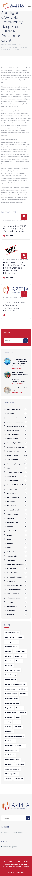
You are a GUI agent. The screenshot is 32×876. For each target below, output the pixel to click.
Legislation (9, 708)
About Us (11, 872)
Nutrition (10, 543)
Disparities (9, 661)
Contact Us (20, 872)
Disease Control (9, 221)
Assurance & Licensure (15, 422)
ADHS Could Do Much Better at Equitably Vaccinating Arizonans (14, 228)
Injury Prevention (13, 514)
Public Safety (9, 755)
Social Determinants (11, 259)
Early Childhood (12, 459)
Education (8, 665)
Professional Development (16, 564)
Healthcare (11, 501)
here (21, 202)
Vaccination (21, 221)
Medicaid (10, 527)
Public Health (11, 568)
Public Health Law (13, 573)
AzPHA (20, 637)
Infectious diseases (12, 703)
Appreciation (9, 637)
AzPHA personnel (11, 642)
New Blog (10, 535)
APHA (27, 866)
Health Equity (11, 493)
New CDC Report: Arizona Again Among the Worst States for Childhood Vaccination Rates (20, 377)
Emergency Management (16, 464)
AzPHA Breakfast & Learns (16, 426)
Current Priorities (13, 451)
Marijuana (10, 518)
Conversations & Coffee (15, 447)
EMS (8, 468)
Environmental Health (14, 472)
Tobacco (10, 602)
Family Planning (12, 476)
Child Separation (12, 434)
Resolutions (11, 581)
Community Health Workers (17, 443)
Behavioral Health (13, 430)
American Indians (13, 418)
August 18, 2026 (17, 384)
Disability (8, 656)
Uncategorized (12, 606)
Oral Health (11, 552)
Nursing (8, 722)
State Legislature (13, 594)
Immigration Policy (13, 510)
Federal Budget (12, 480)
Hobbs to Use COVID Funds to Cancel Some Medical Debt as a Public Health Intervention (15, 267)
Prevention (11, 560)
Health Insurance (13, 497)
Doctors (19, 661)
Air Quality (7, 297)
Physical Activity (12, 556)
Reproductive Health (14, 577)
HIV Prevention (12, 506)
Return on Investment (14, 585)
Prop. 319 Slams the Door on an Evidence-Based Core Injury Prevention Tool (19, 362)
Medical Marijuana (13, 531)
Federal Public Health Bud (16, 485)
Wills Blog (7, 223)
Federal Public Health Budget (15, 684)
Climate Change (18, 297)
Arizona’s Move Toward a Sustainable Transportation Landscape (15, 306)
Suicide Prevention (13, 598)
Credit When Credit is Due (19, 389)
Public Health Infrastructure (14, 745)
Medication (9, 717)
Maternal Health (12, 522)
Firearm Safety (12, 489)
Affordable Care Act (14, 409)
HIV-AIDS (23, 694)
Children (8, 651)
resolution (8, 764)
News (9, 539)
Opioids (9, 547)
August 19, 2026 (17, 368)
